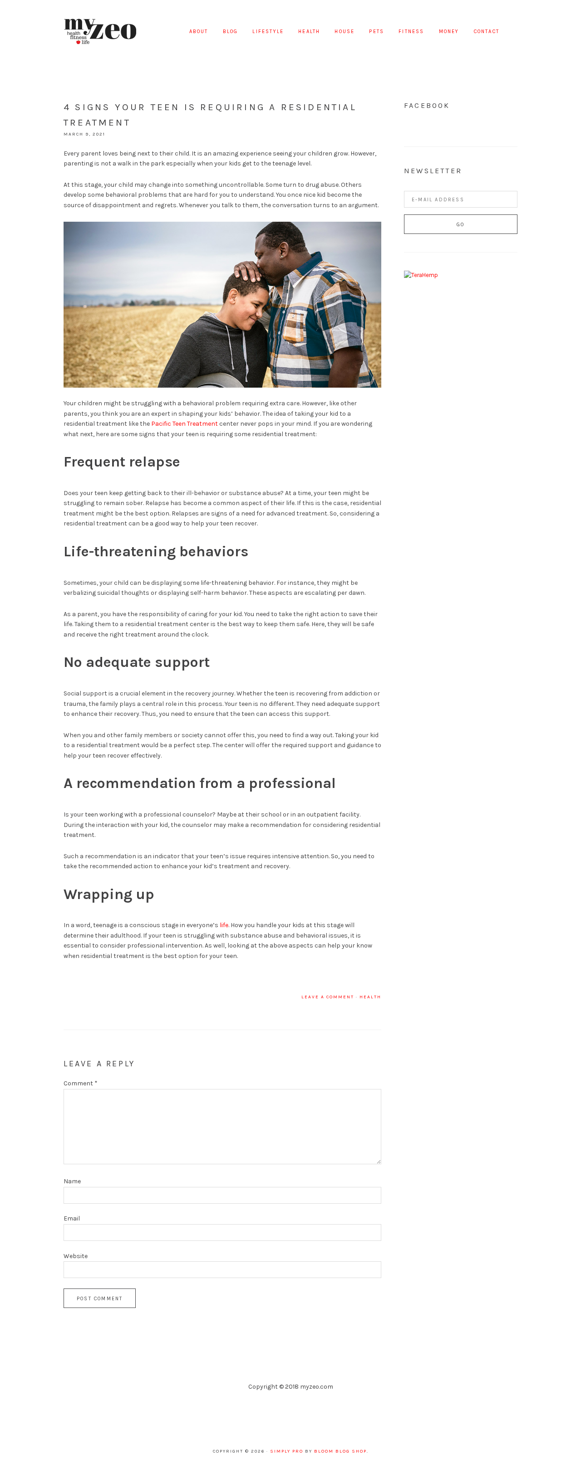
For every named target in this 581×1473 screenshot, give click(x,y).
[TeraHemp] (421, 275)
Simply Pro (286, 1451)
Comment (81, 1083)
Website (76, 1256)
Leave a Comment (327, 997)
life (224, 925)
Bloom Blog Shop (340, 1451)
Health (370, 997)
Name (72, 1181)
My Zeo (100, 31)
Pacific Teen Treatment (184, 424)
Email (72, 1218)
